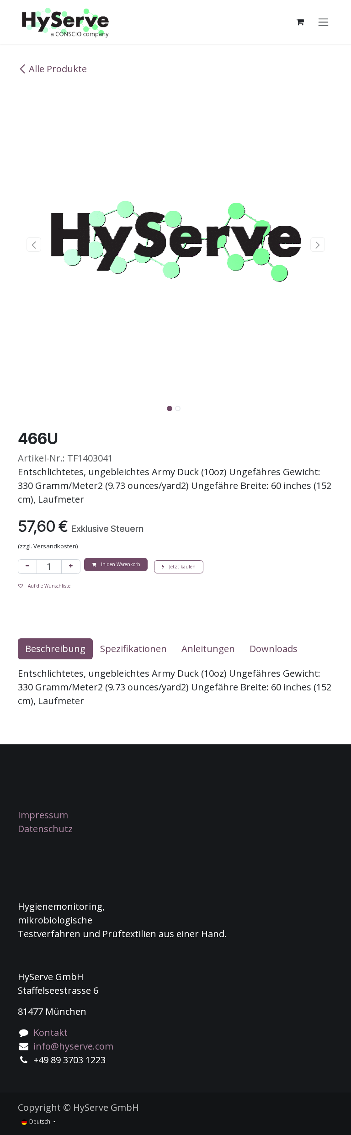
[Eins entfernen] (27, 566)
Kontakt (50, 1032)
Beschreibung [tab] (55, 648)
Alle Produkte (58, 69)
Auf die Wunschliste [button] (48, 586)
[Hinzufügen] (70, 566)
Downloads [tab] (274, 648)
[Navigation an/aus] (323, 22)
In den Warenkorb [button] (120, 564)
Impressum (43, 815)
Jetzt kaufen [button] (182, 566)
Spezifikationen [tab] (133, 648)
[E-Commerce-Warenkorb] (300, 22)
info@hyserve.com (73, 1046)
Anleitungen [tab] (208, 648)
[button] (33, 244)
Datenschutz (45, 828)
